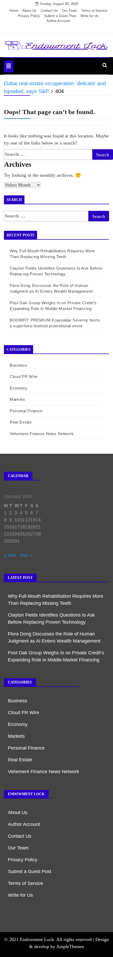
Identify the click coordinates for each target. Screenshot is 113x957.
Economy (19, 388)
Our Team (69, 11)
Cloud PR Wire (24, 376)
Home (13, 11)
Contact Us (49, 11)
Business (18, 365)
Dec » (26, 555)
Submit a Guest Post (60, 16)
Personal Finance (26, 411)
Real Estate (21, 422)
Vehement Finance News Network (42, 433)
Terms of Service (94, 11)
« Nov (10, 555)
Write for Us (89, 16)
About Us (29, 11)
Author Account (58, 21)
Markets (17, 399)
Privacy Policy (29, 16)
